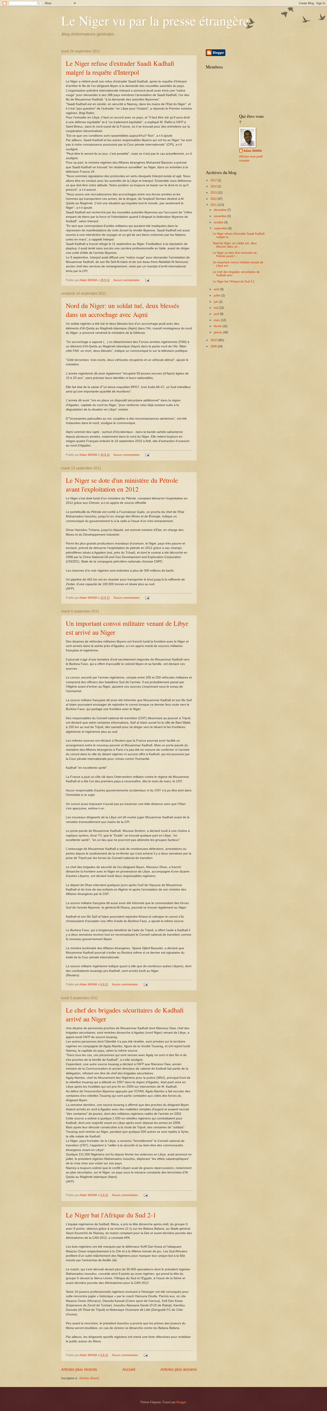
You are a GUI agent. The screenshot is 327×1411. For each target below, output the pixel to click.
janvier (218, 332)
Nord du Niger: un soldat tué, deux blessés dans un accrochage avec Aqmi (122, 310)
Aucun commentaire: (127, 280)
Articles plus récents (79, 1369)
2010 (214, 340)
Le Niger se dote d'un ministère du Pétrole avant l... (235, 254)
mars (217, 320)
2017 (214, 180)
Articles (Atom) (89, 1378)
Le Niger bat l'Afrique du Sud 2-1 (111, 1214)
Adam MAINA (253, 150)
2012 (214, 198)
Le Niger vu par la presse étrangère (155, 20)
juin (216, 301)
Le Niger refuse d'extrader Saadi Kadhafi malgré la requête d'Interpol (120, 67)
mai (216, 307)
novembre (220, 216)
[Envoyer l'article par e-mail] (147, 280)
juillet (217, 295)
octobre (219, 222)
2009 (214, 346)
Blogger (181, 1402)
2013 (214, 192)
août (217, 289)
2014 (214, 186)
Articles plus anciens (178, 1369)
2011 (214, 204)
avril (217, 314)
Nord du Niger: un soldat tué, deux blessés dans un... (235, 245)
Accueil (128, 1369)
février (218, 326)
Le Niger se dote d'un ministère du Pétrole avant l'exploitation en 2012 (122, 484)
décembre (220, 210)
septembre (221, 228)
